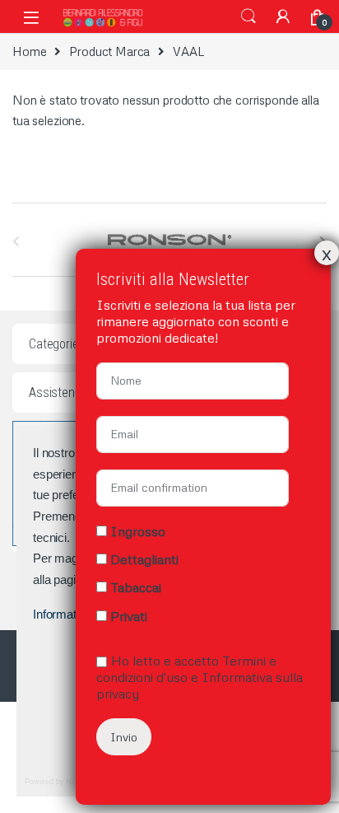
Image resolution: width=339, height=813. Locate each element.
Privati (128, 616)
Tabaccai (135, 587)
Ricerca (248, 16)
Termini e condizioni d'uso (186, 668)
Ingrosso (137, 531)
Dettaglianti (144, 559)
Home (29, 51)
